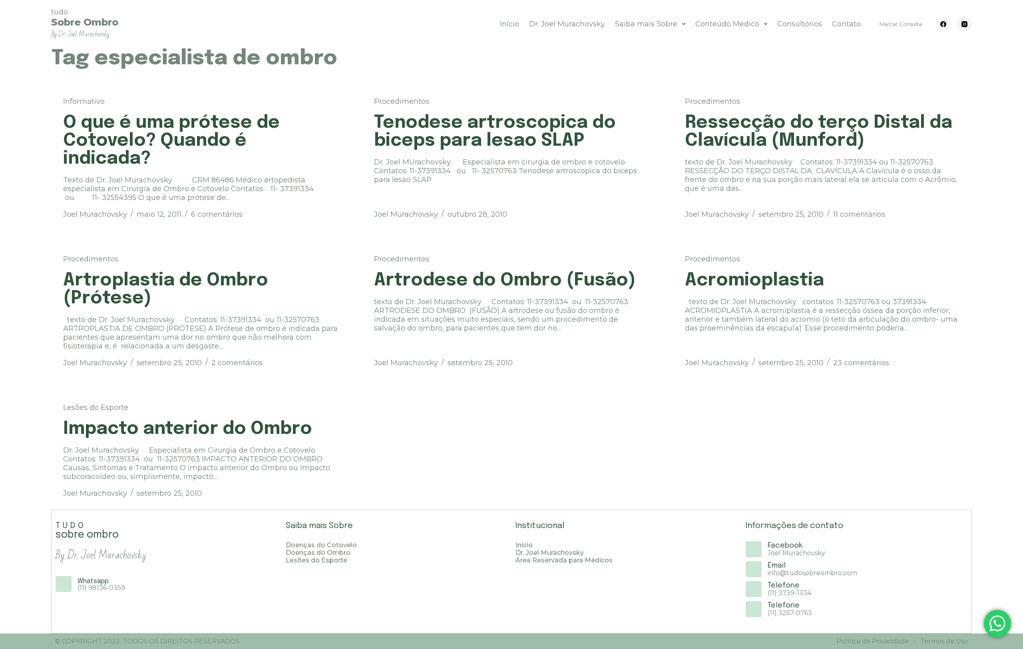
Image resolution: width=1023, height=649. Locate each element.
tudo (84, 23)
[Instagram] (964, 24)
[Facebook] (943, 24)
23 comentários (861, 362)
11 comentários (859, 214)
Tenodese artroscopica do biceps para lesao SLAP (495, 132)
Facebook (785, 545)
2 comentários (237, 362)
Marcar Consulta (901, 24)
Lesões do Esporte (95, 407)
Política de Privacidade (872, 641)
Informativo (84, 101)
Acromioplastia (754, 280)
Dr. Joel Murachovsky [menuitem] (567, 24)
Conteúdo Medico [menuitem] (727, 24)
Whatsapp (93, 581)
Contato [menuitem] (846, 24)
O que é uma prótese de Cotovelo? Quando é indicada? (171, 141)
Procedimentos (401, 101)
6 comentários (217, 214)
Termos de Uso (943, 641)
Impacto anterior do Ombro (187, 429)
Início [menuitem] (509, 24)
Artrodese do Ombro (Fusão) (505, 280)
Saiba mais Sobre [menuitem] (646, 24)
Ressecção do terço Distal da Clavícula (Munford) (818, 132)
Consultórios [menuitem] (799, 24)
